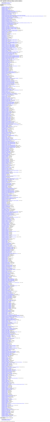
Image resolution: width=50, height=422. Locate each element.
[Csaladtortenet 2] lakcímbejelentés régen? (6, 247)
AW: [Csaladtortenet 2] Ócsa (5, 35)
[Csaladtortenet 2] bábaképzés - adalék (6, 217)
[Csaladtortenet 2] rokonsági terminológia (6, 10)
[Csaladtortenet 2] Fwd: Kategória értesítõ (6, 81)
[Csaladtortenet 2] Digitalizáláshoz (5, 317)
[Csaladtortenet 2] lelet (4, 74)
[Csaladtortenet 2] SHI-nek (5, 257)
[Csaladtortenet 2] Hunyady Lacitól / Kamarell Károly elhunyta (8, 142)
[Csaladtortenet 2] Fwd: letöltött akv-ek (6, 49)
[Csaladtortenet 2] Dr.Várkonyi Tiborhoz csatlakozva (7, 318)
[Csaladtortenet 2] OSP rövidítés (5, 101)
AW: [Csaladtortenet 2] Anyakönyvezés (6, 224)
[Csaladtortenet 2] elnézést (4, 356)
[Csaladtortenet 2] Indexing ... (5, 312)
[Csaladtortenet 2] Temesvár (5, 29)
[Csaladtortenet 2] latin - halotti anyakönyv (6, 149)
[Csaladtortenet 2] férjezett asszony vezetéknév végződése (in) (8, 42)
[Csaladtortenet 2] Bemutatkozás (5, 343)
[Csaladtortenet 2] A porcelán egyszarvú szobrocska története (8, 72)
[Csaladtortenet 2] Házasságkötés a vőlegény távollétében (8, 198)
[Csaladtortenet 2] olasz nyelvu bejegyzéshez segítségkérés (8, 102)
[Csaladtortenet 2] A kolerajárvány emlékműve (7, 354)
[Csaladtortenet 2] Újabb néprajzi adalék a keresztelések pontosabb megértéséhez (10, 124)
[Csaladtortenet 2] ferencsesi (5, 180)
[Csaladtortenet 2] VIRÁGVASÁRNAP (6, 7)
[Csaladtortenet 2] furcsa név (5, 386)
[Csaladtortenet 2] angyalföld (5, 120)
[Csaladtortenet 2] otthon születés (5, 234)
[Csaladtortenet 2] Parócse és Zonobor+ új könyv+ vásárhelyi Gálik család (10, 253)
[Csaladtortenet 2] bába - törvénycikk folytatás (7, 219)
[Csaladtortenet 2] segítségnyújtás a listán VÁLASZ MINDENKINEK (9, 123)
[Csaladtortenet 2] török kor (5, 392)
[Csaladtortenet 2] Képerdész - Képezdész (6, 313)
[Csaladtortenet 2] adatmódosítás (5, 227)
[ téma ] (7, 2)
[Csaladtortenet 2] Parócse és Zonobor (6, 251)
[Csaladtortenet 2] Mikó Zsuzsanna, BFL (6, 275)
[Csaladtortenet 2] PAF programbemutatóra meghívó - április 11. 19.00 (9, 11)
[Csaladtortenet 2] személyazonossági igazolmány (7, 265)
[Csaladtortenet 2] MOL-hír (5, 261)
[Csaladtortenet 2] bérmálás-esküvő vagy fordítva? (7, 371)
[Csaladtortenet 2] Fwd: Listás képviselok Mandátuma (7, 294)
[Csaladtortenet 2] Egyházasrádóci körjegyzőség (7, 88)
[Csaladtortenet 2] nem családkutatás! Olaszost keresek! (8, 103)
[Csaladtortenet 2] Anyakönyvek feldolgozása (7, 132)
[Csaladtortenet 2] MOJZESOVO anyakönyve (7, 115)
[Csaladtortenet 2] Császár (4, 228)
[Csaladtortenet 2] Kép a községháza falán (6, 213)
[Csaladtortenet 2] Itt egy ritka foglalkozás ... (6, 335)
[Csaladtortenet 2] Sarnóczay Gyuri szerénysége (7, 367)
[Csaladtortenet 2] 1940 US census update (6, 12)
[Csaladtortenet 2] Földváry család (5, 210)
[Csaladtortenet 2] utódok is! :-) (5, 6)
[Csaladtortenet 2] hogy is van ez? (5, 90)
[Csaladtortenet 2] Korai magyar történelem (6, 340)
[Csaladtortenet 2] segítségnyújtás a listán (6, 118)
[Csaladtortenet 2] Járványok (5, 268)
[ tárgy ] (9, 2)
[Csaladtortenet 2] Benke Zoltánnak (5, 254)
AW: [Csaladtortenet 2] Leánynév (5, 193)
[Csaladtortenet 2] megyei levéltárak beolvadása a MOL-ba (8, 188)
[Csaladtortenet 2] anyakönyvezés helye (6, 79)
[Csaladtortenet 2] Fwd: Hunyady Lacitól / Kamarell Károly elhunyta (9, 146)
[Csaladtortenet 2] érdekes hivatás (5, 205)
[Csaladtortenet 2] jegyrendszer (5, 301)
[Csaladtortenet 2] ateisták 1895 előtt (6, 380)
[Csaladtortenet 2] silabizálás (5, 324)
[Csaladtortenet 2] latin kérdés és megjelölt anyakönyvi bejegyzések (9, 231)
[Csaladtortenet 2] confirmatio (5, 374)
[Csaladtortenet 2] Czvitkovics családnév (6, 412)
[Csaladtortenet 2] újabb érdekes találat (6, 206)
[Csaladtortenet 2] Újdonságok (5, 187)
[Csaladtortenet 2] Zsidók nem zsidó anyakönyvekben (7, 405)
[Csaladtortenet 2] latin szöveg (5, 157)
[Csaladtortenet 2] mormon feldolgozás (6, 287)
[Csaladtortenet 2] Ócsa (4, 33)
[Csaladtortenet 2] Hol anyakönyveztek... (6, 99)
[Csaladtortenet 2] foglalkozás (5, 85)
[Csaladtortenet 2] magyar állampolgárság (6, 100)
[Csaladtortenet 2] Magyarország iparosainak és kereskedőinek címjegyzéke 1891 (10, 55)
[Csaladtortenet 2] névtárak (5, 50)
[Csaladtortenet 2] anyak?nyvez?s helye (6, 97)
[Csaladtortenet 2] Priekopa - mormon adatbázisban (7, 215)
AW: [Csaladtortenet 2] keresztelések (6, 362)
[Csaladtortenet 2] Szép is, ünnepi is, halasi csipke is (7, 98)
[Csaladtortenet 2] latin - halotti (5, 153)
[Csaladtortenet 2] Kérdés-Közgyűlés (6, 298)
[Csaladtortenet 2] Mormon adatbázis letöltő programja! (8, 323)
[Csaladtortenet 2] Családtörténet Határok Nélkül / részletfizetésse (9, 269)
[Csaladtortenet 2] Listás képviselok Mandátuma (7, 292)
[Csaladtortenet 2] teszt (4, 410)
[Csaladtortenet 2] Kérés (4, 32)
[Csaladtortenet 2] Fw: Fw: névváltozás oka (6, 189)
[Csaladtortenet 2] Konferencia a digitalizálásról (7, 316)
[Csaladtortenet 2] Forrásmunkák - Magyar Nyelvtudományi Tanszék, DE (10, 139)
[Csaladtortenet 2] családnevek (5, 408)
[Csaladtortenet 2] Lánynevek (5, 199)
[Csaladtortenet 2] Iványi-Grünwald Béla (6, 121)
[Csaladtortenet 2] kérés (4, 337)
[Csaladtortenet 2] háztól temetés (5, 230)
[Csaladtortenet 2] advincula (5, 390)
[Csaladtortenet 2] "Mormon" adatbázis (6, 137)
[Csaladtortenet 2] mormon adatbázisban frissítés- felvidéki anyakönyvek (9, 39)
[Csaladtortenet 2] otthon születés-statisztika (6, 243)
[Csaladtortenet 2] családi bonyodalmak (6, 342)
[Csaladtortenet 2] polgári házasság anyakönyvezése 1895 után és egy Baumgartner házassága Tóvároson (13, 384)
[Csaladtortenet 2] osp (4, 106)
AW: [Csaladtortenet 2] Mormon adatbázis (6, 333)
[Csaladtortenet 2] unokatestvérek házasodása (6, 181)
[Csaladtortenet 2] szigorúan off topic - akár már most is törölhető (9, 86)
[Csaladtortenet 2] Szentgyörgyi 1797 (6, 388)
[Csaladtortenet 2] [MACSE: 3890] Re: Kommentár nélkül (8, 279)
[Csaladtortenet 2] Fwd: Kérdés (5, 208)
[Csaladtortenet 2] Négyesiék (5, 372)
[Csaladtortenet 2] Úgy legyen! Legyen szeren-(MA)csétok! (8, 53)
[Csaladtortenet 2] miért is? (5, 127)
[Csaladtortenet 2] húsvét (4, 96)
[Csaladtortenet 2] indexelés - (5, 131)
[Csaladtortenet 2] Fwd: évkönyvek (5, 25)
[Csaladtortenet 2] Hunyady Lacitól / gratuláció (7, 62)
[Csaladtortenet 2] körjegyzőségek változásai (6, 89)
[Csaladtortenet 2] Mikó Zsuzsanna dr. (6, 262)
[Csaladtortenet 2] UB (4, 166)
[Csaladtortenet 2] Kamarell (5, 144)
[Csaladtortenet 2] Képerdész (5, 258)
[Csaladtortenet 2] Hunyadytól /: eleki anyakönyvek (7, 409)
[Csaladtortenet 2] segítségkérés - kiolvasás (6, 117)
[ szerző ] (11, 2)
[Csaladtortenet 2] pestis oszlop (5, 309)
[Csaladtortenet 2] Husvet (4, 43)
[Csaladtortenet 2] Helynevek (5, 73)
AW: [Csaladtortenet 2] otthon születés (6, 238)
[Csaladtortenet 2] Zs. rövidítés (5, 63)
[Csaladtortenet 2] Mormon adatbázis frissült (6, 338)
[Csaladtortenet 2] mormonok (5, 256)
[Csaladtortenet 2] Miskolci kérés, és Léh (6, 185)
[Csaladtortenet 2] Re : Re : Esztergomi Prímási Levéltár (8, 24)
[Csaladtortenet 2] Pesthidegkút (5, 414)
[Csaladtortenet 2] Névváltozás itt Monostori (6, 184)
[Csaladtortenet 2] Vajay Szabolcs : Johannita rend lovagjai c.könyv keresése (10, 211)
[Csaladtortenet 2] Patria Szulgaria (5, 66)
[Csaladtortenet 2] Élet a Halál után (5, 339)
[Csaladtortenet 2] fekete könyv (5, 341)
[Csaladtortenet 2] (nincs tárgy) (5, 87)
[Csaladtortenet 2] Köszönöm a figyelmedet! (6, 369)
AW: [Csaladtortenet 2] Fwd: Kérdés (6, 209)
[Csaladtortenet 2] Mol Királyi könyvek (6, 76)
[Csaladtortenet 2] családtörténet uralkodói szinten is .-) (8, 126)
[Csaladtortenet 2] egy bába (5, 104)
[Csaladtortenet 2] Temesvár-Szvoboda (6, 116)
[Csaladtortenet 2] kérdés (4, 404)
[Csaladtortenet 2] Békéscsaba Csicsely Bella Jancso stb (8, 395)
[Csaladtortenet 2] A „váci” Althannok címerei (7, 140)
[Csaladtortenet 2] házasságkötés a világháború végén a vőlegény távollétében (10, 51)
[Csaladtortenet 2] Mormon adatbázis (6, 330)
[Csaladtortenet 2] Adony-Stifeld (5, 385)
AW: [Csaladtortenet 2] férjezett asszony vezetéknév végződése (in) (9, 47)
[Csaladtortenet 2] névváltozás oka (5, 160)
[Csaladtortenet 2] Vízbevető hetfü (5, 107)
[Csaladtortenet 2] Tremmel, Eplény (5, 360)
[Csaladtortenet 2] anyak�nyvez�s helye (6, 95)
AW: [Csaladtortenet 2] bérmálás (5, 382)
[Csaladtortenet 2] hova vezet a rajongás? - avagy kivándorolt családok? (9, 30)
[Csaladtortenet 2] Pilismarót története (6, 396)
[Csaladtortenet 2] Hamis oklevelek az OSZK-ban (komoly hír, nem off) (9, 285)
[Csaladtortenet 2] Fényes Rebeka (5, 18)
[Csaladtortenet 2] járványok (5, 259)
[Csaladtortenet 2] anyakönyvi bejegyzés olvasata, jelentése (8, 58)
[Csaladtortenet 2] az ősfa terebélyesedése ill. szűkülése (8, 246)
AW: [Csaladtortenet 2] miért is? (5, 128)
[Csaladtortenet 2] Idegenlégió (5, 125)
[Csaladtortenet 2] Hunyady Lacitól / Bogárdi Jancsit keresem (8, 334)
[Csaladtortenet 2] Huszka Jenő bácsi (6, 353)
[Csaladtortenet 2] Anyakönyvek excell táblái (6, 299)
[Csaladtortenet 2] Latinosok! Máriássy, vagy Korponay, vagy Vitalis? (9, 27)
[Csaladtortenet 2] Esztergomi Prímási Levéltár (7, 19)
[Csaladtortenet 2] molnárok (5, 274)
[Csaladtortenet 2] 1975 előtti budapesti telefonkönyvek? (8, 17)
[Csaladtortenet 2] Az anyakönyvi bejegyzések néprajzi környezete (9, 84)
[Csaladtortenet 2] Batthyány (5, 387)
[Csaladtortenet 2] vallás (4, 407)
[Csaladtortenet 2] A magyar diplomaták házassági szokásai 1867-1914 (9, 52)
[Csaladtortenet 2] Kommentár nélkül (6, 244)
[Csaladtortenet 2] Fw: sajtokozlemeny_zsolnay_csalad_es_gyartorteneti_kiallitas (10, 282)
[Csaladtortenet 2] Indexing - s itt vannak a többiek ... (7, 314)
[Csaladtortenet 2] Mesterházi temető (6, 216)
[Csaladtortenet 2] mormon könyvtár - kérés (6, 162)
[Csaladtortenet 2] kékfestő (5, 402)
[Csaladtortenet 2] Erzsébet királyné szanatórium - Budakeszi (8, 179)
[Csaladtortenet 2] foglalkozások (5, 155)
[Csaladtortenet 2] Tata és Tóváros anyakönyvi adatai (7, 300)
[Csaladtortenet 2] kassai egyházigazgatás (6, 141)
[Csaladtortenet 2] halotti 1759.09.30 (6, 355)
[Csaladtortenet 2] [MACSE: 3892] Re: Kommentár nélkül (8, 280)
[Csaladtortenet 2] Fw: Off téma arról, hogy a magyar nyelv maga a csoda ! (10, 93)
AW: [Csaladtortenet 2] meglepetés (5, 225)
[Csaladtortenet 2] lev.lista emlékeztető (6, 26)
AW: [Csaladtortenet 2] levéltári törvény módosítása (7, 195)
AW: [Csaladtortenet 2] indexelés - (5, 133)
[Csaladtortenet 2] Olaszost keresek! (5, 134)
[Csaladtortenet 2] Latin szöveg (5, 156)
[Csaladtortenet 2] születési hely (5, 220)
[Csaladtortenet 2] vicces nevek (5, 194)
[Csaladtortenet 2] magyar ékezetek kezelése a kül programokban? (9, 345)
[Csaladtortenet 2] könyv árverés (5, 327)
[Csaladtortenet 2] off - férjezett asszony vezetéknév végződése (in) (9, 59)
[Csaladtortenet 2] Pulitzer (4, 8)
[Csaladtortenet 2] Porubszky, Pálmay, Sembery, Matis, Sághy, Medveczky (10, 348)
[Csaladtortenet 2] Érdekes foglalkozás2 (6, 61)
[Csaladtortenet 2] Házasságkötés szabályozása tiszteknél (8, 329)
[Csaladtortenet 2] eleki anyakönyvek (6, 401)
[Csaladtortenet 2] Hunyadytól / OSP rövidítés (7, 111)
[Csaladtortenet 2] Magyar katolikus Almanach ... (7, 13)
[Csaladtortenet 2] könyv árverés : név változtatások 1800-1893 (8, 328)
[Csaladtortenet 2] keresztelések (5, 359)
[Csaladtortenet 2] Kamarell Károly (5, 148)
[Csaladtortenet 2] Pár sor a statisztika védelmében (7, 245)
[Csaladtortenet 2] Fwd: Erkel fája (5, 383)
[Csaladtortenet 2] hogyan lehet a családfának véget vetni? (8, 135)
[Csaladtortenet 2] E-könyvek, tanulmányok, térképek (7, 71)
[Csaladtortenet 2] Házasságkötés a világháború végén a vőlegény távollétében (10, 170)
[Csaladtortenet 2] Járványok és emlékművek (6, 303)
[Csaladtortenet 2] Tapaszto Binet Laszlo (6, 114)
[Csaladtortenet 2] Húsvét (4, 41)
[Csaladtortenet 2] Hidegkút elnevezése (6, 411)
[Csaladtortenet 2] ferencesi (5, 186)
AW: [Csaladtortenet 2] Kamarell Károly (6, 154)
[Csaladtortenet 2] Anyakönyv (5, 368)
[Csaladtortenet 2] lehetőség (5, 320)
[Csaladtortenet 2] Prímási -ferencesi (6, 176)
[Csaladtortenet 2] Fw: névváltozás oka (6, 169)
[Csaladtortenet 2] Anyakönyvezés (5, 77)
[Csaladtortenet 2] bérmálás (5, 376)
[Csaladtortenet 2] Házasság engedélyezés (6, 286)
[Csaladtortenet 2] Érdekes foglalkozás (6, 60)
